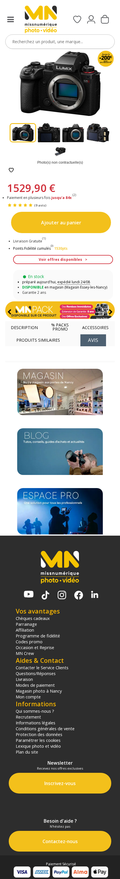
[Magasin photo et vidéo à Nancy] (60, 392)
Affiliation (25, 630)
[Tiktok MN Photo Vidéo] (45, 596)
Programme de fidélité (38, 636)
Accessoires (95, 327)
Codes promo (29, 641)
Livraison (24, 679)
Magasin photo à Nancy (39, 691)
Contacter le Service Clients (42, 667)
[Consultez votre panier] (105, 20)
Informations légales (35, 723)
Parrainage (26, 624)
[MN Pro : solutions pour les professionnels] (60, 511)
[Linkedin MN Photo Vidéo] (94, 595)
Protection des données (39, 734)
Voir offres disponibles (60, 259)
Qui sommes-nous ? (35, 711)
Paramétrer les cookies (38, 740)
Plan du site (27, 752)
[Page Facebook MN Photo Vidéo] (78, 596)
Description (24, 327)
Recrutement (28, 717)
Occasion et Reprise (35, 647)
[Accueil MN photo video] (41, 20)
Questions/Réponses (36, 673)
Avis (93, 340)
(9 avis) (40, 205)
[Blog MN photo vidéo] (60, 451)
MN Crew (25, 653)
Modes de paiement (35, 685)
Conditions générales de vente (45, 728)
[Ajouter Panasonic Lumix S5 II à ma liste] (11, 170)
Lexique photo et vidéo (38, 746)
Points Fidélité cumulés (32, 248)
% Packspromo (60, 327)
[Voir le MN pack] (60, 310)
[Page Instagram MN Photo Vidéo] (62, 595)
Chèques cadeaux (33, 618)
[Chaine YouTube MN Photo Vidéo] (28, 595)
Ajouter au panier (61, 222)
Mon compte (28, 697)
